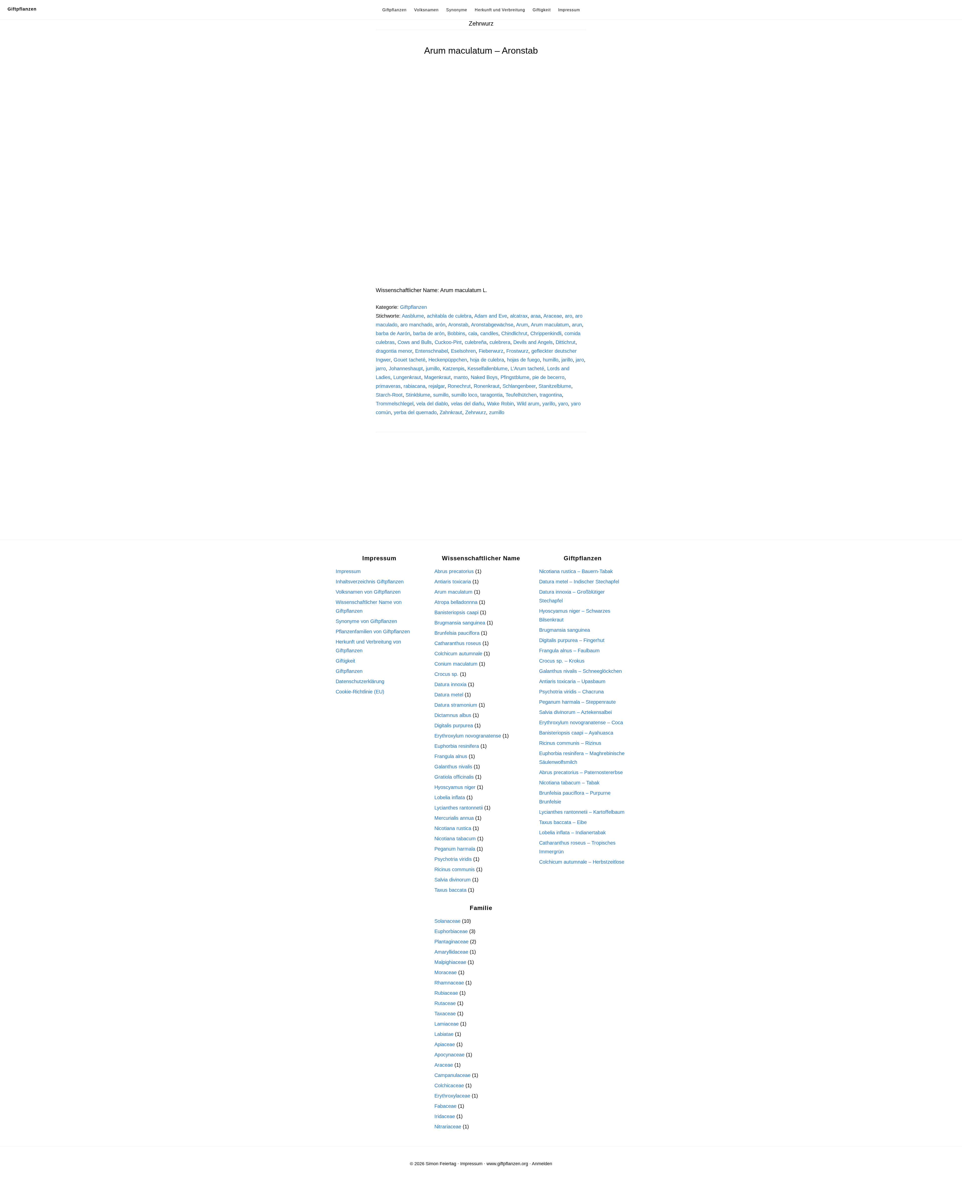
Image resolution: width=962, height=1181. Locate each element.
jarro (381, 368)
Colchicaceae (449, 1085)
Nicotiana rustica (452, 828)
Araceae (552, 316)
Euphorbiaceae (451, 931)
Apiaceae (444, 1044)
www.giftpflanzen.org (507, 1163)
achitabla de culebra (449, 316)
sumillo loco (464, 395)
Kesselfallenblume (487, 368)
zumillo (496, 412)
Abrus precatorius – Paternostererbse (581, 772)
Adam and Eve (490, 316)
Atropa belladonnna (455, 602)
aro (568, 316)
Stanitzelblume (555, 386)
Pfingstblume (515, 377)
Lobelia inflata (449, 797)
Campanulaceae (452, 1075)
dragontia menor (394, 351)
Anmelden (542, 1163)
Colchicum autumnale (458, 653)
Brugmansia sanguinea (459, 622)
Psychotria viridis (453, 859)
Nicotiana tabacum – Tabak (569, 782)
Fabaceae (445, 1106)
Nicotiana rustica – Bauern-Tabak (576, 571)
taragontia (491, 395)
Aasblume (413, 316)
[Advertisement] (481, 248)
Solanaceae (447, 921)
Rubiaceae (446, 993)
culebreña (476, 342)
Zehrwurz (475, 412)
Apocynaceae (449, 1054)
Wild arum (528, 403)
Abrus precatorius (454, 571)
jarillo (567, 359)
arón (440, 324)
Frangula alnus (450, 756)
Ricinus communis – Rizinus (570, 743)
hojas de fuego (523, 359)
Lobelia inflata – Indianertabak (572, 832)
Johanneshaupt (406, 368)
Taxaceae (445, 1013)
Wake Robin (500, 403)
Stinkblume (418, 395)
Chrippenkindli (545, 333)
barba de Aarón (393, 333)
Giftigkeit (345, 661)
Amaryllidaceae (451, 952)
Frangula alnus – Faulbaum (569, 650)
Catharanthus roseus (457, 643)
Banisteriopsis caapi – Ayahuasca (576, 733)
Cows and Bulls (415, 342)
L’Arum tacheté (527, 368)
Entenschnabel (431, 351)
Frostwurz (517, 351)
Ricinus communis (454, 869)
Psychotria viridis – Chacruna (571, 691)
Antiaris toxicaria (452, 581)
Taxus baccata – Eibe (563, 822)
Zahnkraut (451, 412)
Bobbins (456, 333)
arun (577, 324)
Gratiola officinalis (454, 777)
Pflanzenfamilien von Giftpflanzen (373, 631)
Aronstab (458, 324)
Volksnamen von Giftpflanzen (368, 592)
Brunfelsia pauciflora (456, 633)
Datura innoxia (450, 684)
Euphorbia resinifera (456, 746)
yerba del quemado (415, 412)
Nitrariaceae (447, 1126)
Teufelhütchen (521, 395)
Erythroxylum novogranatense (467, 736)
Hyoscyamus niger (454, 787)
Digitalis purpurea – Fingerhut (572, 640)
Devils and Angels (533, 342)
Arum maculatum (550, 324)
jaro (580, 359)
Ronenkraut (487, 386)
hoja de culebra (487, 359)
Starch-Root (389, 395)
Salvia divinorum (452, 879)
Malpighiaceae (450, 962)
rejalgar (436, 386)
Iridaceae (444, 1116)
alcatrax (519, 316)
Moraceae (445, 972)
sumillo (440, 395)
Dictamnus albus (452, 715)
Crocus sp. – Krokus (561, 661)
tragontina (551, 395)
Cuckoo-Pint (448, 342)
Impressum (348, 571)
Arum (522, 324)
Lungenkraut (407, 377)
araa (536, 316)
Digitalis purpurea (453, 725)
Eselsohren (463, 351)
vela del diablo (432, 403)
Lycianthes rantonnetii (458, 807)
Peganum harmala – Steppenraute (577, 702)
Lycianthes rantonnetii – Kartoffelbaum (582, 812)
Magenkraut (437, 377)
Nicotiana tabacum (455, 838)
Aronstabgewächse (492, 324)
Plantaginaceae (451, 941)
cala (472, 333)
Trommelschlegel (394, 403)
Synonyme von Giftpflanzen (366, 621)
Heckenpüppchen (447, 359)
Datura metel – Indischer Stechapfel (579, 581)
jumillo (433, 368)
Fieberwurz (491, 351)
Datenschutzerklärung (360, 681)
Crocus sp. (446, 674)
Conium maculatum (455, 664)
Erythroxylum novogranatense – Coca (581, 722)
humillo (550, 359)
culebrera (500, 342)
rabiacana (414, 386)
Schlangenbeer (519, 386)
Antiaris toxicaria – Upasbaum (572, 681)
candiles (489, 333)
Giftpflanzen (22, 9)
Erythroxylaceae (452, 1096)
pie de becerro (548, 377)
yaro (563, 403)
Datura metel (448, 694)
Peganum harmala (454, 849)
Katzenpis (453, 368)
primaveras (388, 386)
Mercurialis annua (454, 818)
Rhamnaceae (449, 982)
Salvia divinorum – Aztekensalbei (575, 712)
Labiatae (443, 1034)
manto (461, 377)
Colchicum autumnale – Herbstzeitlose (581, 862)
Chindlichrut (514, 333)
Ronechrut (459, 386)
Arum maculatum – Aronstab (481, 50)
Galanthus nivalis (453, 766)
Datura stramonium (455, 705)
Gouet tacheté (409, 359)
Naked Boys (484, 377)
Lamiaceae (446, 1024)
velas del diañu (467, 403)
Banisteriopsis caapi (456, 612)
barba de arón (428, 333)
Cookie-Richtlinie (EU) (360, 691)
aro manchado (416, 324)
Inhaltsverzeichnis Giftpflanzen (370, 581)
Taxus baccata (450, 890)
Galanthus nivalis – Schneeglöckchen (580, 671)
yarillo (548, 403)
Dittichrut (565, 342)
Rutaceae (445, 1003)
